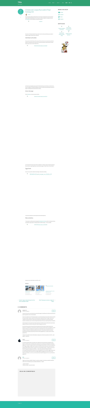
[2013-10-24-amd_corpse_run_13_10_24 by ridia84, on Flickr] (40, 65)
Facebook (61, 14)
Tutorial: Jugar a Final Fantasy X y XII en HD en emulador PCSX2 (27, 301)
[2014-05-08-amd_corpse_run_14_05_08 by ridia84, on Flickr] (40, 251)
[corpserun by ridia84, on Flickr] (40, 27)
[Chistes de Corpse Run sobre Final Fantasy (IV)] (50, 288)
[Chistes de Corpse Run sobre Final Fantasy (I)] (30, 288)
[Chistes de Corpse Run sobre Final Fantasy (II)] (40, 288)
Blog (63, 2)
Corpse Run (28, 19)
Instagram (61, 19)
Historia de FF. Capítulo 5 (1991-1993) (61, 34)
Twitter (61, 16)
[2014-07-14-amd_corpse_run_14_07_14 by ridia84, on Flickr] (40, 129)
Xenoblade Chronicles (42, 221)
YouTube (61, 12)
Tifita (29, 14)
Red (23, 357)
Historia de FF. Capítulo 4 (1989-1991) (69, 29)
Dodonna (28, 94)
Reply (53, 310)
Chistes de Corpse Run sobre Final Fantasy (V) (37, 11)
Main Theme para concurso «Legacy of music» (46, 301)
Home (50, 2)
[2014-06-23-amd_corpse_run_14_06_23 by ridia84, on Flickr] (40, 192)
